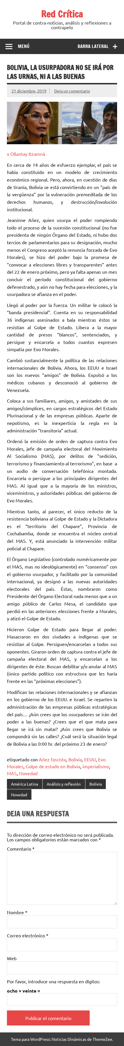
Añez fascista (52, 759)
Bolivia (75, 759)
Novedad (28, 773)
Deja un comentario (72, 90)
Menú (23, 46)
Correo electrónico (27, 935)
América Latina (24, 783)
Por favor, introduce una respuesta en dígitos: (53, 981)
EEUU (90, 759)
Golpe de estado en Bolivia (53, 766)
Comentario (21, 848)
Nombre (17, 912)
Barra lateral (93, 46)
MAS (12, 773)
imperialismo (95, 766)
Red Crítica (62, 14)
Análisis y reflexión (64, 783)
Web (11, 958)
